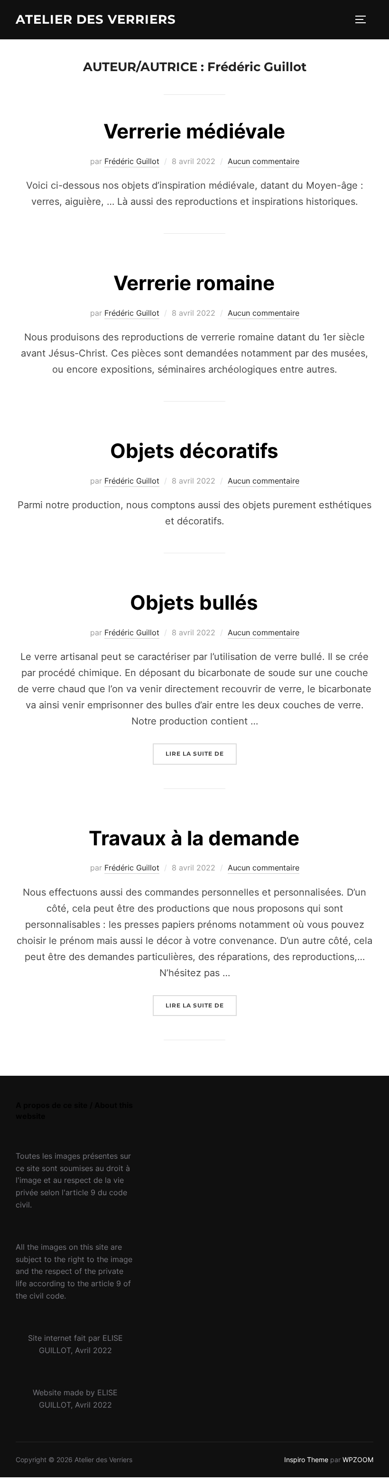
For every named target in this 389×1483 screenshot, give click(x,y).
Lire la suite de (201, 753)
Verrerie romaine (194, 283)
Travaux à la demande (194, 838)
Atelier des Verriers (96, 19)
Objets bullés (194, 602)
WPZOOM (358, 1460)
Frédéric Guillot (131, 161)
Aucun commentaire (263, 161)
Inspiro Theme (306, 1460)
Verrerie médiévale (194, 131)
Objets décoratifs (194, 451)
